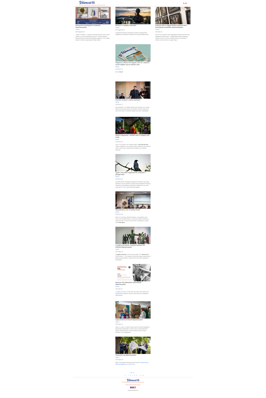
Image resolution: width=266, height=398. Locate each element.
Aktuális (78, 29)
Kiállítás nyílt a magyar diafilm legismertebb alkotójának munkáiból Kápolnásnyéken (171, 26)
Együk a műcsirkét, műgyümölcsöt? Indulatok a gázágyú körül (130, 173)
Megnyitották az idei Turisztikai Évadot (127, 210)
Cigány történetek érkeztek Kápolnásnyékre (129, 320)
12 (143, 375)
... (126, 375)
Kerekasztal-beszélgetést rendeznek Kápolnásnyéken (88, 26)
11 (140, 375)
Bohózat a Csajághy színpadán (125, 25)
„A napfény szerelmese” (120, 291)
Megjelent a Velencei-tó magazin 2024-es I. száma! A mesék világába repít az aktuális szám (132, 64)
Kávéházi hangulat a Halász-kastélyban (127, 100)
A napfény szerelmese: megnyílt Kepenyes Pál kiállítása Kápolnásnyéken (130, 246)
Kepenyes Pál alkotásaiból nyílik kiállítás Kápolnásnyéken (128, 283)
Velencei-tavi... (132, 364)
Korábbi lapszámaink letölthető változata (133, 384)
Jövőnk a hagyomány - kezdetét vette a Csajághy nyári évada (132, 136)
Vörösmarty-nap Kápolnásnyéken (125, 355)
